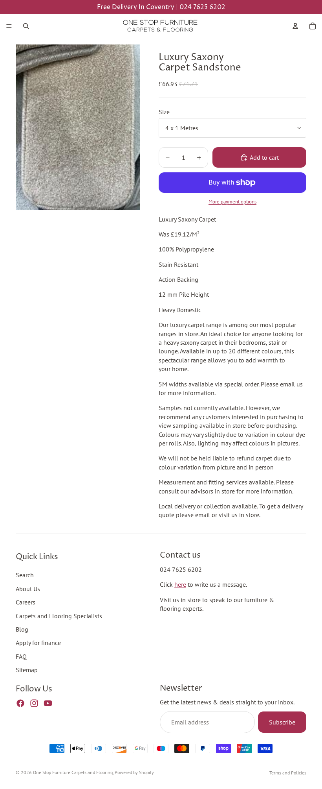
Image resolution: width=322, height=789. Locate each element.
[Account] (295, 26)
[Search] (26, 26)
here (180, 584)
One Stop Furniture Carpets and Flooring (73, 772)
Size (164, 112)
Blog (22, 629)
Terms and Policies (287, 773)
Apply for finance (38, 643)
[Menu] (9, 26)
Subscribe (282, 722)
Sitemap (27, 670)
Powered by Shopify (134, 772)
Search (25, 575)
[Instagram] (34, 703)
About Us (28, 588)
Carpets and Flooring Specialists (59, 615)
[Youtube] (48, 703)
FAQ (21, 656)
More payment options (232, 201)
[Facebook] (20, 703)
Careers (25, 602)
